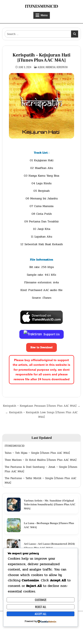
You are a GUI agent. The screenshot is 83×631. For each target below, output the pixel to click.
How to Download (41, 347)
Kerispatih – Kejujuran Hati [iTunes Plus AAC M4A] (41, 57)
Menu (44, 15)
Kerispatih (62, 67)
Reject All (40, 607)
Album (41, 67)
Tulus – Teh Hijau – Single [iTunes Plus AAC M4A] (37, 453)
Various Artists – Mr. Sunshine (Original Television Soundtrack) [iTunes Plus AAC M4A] (50, 504)
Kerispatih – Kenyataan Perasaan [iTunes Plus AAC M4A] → (41, 406)
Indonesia (51, 67)
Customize (40, 600)
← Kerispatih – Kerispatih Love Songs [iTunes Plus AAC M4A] (41, 414)
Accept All (40, 614)
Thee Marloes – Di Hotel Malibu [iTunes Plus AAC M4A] (40, 460)
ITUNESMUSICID (41, 6)
